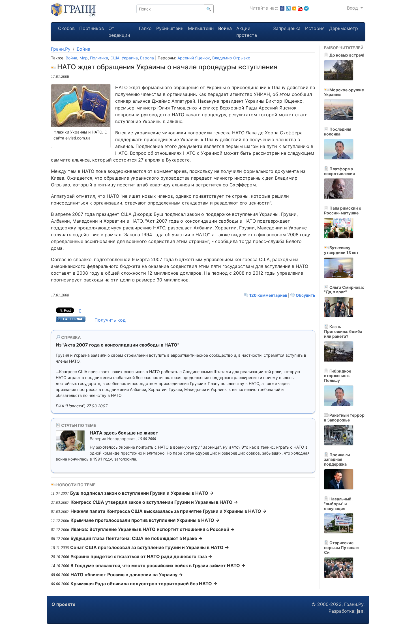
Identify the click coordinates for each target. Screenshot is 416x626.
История (315, 28)
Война (225, 28)
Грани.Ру (60, 49)
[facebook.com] (282, 8)
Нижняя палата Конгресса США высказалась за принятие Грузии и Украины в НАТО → (168, 511)
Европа (147, 57)
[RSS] (294, 8)
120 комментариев (268, 295)
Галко (145, 28)
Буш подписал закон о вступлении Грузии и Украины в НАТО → (142, 493)
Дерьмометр (343, 28)
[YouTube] (300, 8)
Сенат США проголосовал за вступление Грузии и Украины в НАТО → (149, 547)
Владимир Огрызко (231, 57)
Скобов (66, 28)
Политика (99, 57)
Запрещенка (287, 28)
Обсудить (305, 295)
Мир (84, 57)
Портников (91, 28)
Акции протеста (246, 31)
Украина (130, 57)
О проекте (64, 604)
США (114, 57)
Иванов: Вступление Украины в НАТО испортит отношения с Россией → (152, 529)
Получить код (110, 320)
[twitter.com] (288, 8)
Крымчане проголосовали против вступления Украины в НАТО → (145, 520)
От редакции (119, 31)
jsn (360, 611)
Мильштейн (201, 28)
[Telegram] (306, 8)
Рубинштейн (169, 28)
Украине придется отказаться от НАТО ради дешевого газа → (141, 556)
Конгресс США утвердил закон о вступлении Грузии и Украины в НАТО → (154, 502)
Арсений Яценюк (193, 57)
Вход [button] (353, 8)
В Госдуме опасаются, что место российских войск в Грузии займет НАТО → (157, 565)
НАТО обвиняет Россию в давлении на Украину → (126, 574)
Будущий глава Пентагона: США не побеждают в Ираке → (136, 538)
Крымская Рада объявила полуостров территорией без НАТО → (143, 583)
